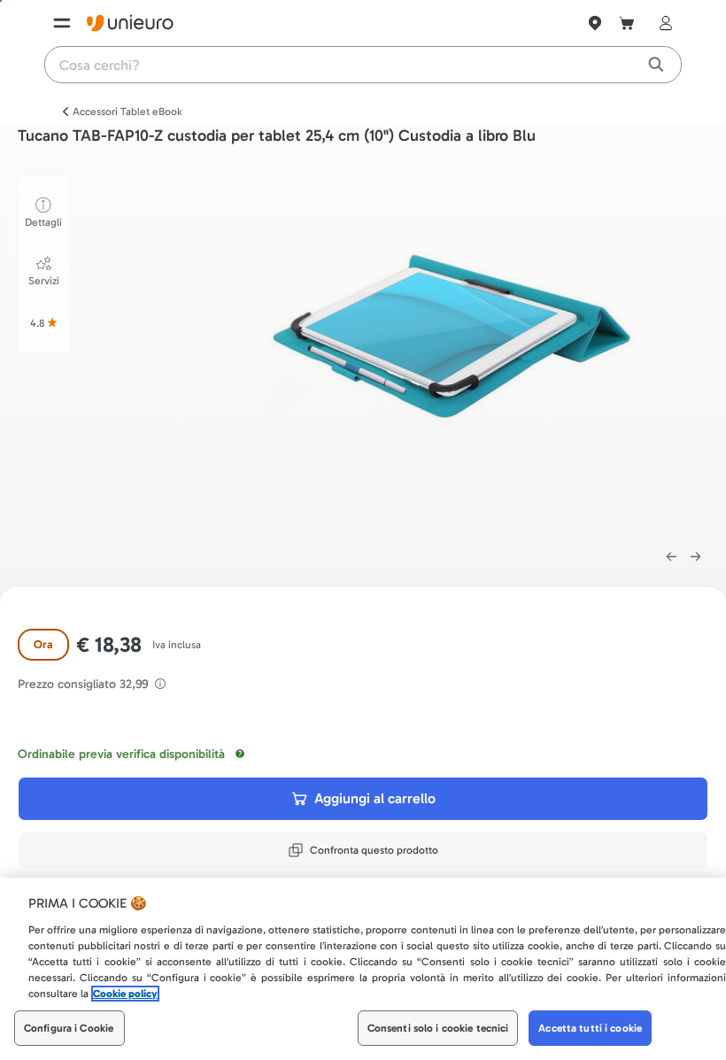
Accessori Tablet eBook (127, 111)
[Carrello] (627, 23)
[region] (363, 969)
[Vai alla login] (662, 23)
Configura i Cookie (68, 1028)
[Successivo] (696, 557)
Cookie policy (125, 993)
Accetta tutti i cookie (590, 1028)
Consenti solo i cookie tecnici (438, 1028)
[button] (450, 353)
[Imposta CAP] (595, 23)
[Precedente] (671, 557)
